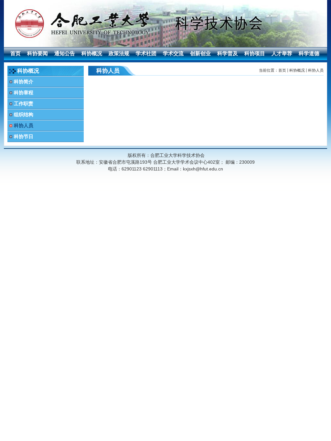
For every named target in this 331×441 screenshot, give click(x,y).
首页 (282, 70)
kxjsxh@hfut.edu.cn (203, 168)
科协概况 (297, 70)
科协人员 (316, 70)
